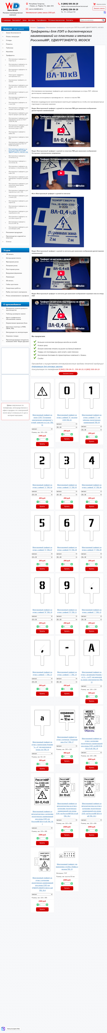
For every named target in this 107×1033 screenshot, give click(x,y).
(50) (18, 137)
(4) (17, 161)
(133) (18, 126)
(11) (18, 212)
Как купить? (16, 20)
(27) (16, 75)
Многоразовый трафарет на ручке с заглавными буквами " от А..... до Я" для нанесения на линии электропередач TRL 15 (92, 677)
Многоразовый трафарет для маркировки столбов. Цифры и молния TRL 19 (67, 866)
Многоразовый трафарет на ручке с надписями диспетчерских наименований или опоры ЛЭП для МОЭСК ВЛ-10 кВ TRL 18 (92, 743)
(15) (18, 167)
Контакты (69, 20)
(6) (18, 92)
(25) (17, 132)
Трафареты (41, 27)
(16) (18, 144)
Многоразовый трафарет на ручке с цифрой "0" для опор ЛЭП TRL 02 (67, 417)
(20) (18, 86)
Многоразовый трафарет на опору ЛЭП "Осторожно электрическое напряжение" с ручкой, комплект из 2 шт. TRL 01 (42, 420)
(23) (18, 150)
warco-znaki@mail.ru (36, 9)
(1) (17, 59)
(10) (18, 196)
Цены (25, 20)
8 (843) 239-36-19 (69, 9)
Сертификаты (41, 20)
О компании (6, 20)
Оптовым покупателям (56, 20)
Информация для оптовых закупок (47, 367)
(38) (18, 119)
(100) (18, 108)
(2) (18, 70)
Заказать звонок (99, 8)
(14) (18, 103)
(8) (18, 113)
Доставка (31, 20)
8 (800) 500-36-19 (69, 4)
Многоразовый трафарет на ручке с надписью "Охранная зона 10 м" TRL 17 (67, 739)
